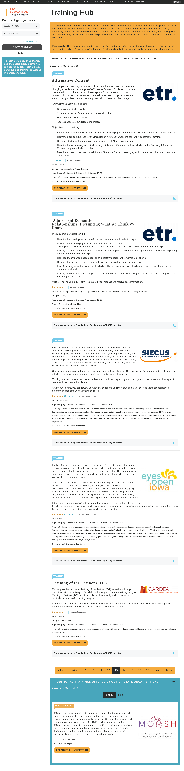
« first (61, 670)
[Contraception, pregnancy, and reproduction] (22, 31)
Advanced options (32, 41)
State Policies (104, 2)
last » (169, 670)
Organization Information (70, 188)
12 (108, 670)
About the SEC (30, 2)
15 (131, 670)
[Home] (16, 11)
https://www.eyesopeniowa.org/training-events (83, 506)
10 (92, 670)
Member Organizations (59, 2)
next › (158, 670)
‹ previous (73, 670)
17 (147, 670)
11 (100, 670)
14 (124, 670)
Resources (83, 2)
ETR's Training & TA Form (72, 282)
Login (177, 2)
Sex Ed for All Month (130, 2)
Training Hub (10, 2)
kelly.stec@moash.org (102, 734)
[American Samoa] (22, 38)
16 (139, 670)
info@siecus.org (91, 390)
